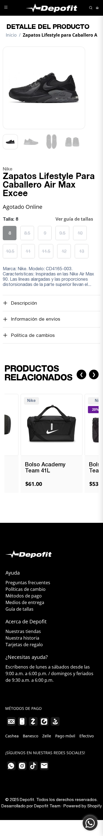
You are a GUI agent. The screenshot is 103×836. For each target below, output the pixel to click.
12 (64, 251)
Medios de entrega (24, 602)
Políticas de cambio (25, 589)
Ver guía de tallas (74, 219)
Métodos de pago (23, 596)
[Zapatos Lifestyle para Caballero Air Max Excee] (44, 88)
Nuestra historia (22, 638)
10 (79, 233)
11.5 (46, 251)
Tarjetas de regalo (24, 645)
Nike (7, 169)
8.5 (27, 233)
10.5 (10, 251)
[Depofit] (51, 7)
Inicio (11, 35)
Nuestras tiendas (23, 631)
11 (28, 251)
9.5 (62, 233)
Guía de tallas (19, 609)
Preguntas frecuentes (27, 583)
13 (81, 251)
